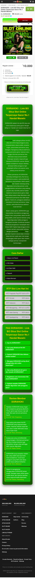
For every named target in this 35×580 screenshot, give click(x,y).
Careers (4, 542)
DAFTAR (25, 20)
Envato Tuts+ (28, 559)
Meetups (24, 526)
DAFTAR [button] (21, 57)
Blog (23, 520)
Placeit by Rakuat (18, 559)
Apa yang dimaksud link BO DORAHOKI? (15, 349)
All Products (14, 561)
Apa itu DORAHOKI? (13, 343)
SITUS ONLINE (11, 5)
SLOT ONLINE (6, 526)
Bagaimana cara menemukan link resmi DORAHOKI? (17, 378)
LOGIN (10, 20)
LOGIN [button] (10, 57)
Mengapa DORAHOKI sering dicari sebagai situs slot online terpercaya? (17, 363)
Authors (15, 520)
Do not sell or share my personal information (15, 548)
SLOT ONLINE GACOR (23, 5)
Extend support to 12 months (18, 75)
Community (25, 516)
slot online (21, 231)
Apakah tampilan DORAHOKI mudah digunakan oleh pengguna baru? (17, 386)
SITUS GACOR (6, 523)
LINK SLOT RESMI (7, 532)
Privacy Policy (6, 545)
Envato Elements (7, 559)
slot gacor (9, 184)
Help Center (16, 516)
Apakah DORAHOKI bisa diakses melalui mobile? (17, 355)
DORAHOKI (3, 5)
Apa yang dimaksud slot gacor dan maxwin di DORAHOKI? (16, 371)
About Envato (6, 539)
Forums (24, 523)
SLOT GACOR (6, 529)
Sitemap (4, 552)
